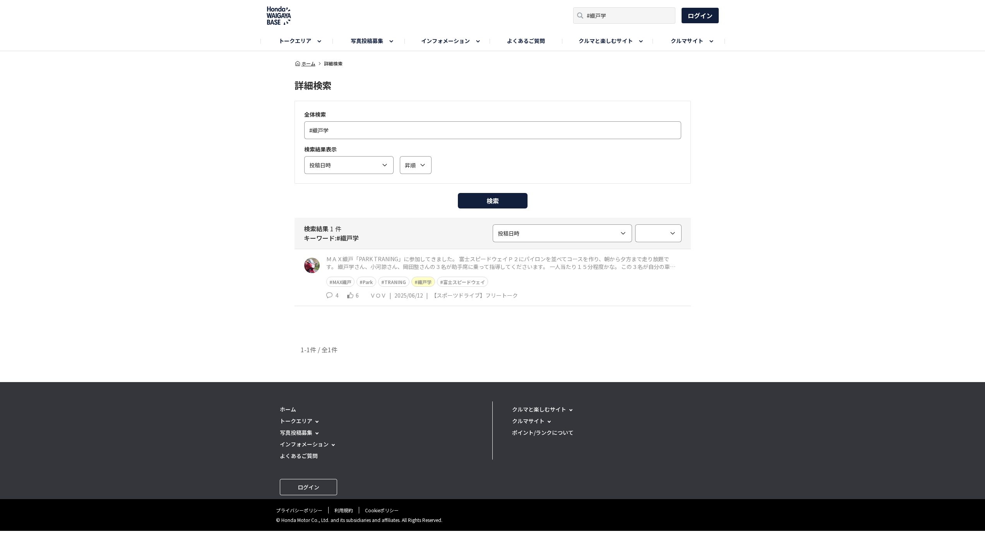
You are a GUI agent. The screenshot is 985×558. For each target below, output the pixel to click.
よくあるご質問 (526, 41)
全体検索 (315, 114)
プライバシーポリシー (299, 510)
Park (368, 282)
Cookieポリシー (382, 510)
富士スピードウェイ (464, 282)
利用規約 (343, 510)
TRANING (395, 282)
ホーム (308, 63)
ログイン (700, 15)
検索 (493, 200)
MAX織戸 (341, 282)
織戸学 (425, 282)
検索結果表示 (320, 149)
